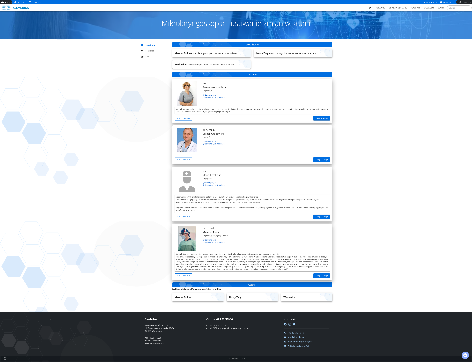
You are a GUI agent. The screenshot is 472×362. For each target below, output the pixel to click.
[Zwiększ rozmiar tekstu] (6, 2)
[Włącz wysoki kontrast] (2, 2)
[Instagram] (290, 324)
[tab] (370, 7)
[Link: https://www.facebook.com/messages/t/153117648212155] (465, 355)
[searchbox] (459, 7)
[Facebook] (285, 324)
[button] (211, 53)
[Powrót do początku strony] (5, 359)
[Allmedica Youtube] (294, 324)
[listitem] (152, 45)
